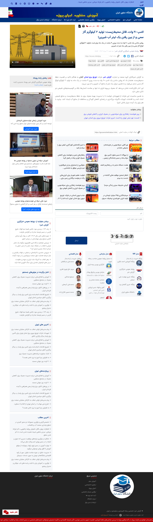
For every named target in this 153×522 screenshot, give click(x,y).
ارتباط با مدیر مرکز (43, 20)
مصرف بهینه (92, 61)
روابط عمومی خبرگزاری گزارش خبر (127, 51)
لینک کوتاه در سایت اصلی (128, 132)
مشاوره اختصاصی (114, 20)
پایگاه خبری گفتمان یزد (126, 284)
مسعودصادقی (69, 277)
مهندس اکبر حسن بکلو (124, 65)
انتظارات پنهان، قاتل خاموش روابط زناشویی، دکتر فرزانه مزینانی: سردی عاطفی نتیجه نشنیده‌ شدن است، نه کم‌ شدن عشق (93, 2)
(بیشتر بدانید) (39, 85)
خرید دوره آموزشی (31, 128)
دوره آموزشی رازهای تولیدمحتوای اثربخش (31, 120)
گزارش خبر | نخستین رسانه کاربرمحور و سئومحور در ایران (124, 511)
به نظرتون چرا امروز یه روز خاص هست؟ (35, 357)
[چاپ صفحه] (83, 26)
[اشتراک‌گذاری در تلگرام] (124, 56)
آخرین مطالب (43, 417)
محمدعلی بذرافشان (67, 261)
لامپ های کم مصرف (136, 69)
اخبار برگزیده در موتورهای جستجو (35, 272)
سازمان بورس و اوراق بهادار (95, 272)
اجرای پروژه (101, 20)
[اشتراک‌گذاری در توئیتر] (128, 56)
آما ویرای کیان (104, 515)
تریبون (102, 297)
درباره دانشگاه (56, 20)
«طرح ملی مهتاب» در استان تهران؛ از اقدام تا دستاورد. (31, 404)
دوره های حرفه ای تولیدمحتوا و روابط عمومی (31, 201)
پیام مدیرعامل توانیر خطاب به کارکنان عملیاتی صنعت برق (30, 301)
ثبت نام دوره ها (70, 20)
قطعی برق (101, 61)
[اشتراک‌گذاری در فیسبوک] (132, 56)
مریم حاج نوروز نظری (67, 269)
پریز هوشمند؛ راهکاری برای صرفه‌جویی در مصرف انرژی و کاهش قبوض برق (111, 114)
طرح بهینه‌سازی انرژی (112, 61)
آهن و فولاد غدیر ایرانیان (96, 287)
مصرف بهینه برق (138, 65)
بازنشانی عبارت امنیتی (121, 243)
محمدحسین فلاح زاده (66, 292)
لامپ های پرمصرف (94, 65)
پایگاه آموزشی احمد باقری (125, 261)
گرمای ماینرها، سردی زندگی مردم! (116, 185)
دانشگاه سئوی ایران (128, 292)
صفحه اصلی (138, 20)
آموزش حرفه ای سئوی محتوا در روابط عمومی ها (31, 160)
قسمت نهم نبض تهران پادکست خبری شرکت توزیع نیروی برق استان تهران (111, 118)
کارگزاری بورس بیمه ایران (96, 264)
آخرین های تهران (42, 324)
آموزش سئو (127, 20)
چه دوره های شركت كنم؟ (31, 209)
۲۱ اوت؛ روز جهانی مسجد (40, 283)
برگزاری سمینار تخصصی (86, 20)
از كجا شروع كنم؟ (31, 172)
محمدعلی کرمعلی (68, 284)
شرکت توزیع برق (126, 61)
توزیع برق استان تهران (108, 65)
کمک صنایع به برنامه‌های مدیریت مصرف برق (34, 353)
